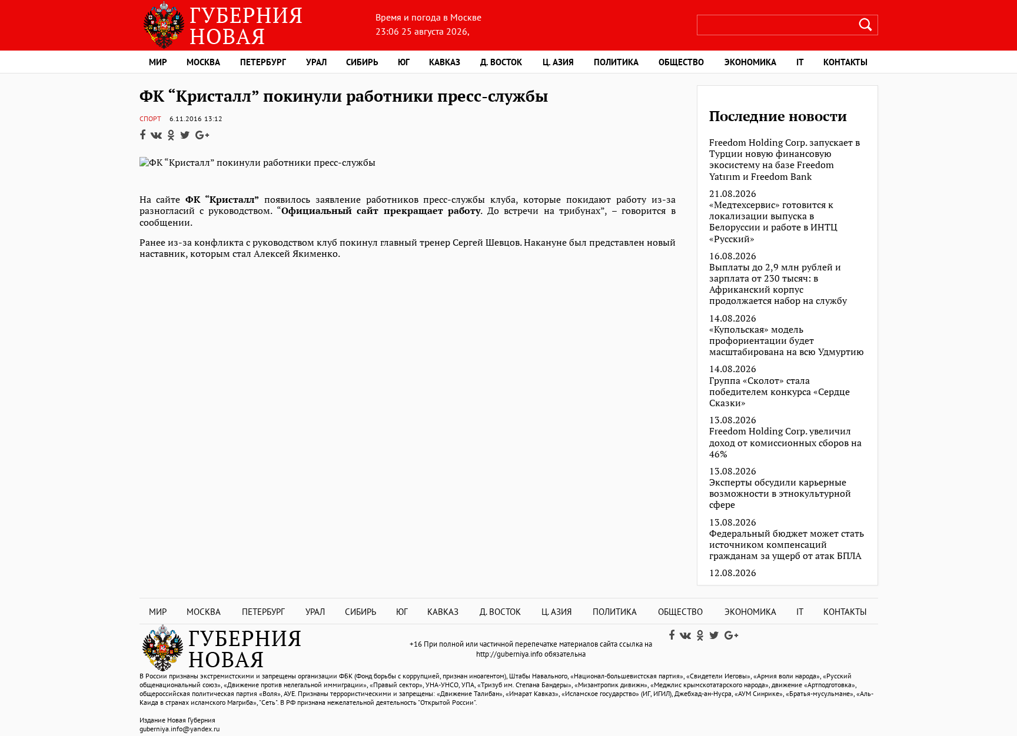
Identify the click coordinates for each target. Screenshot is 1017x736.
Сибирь (362, 62)
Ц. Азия (558, 62)
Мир (158, 62)
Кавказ (444, 62)
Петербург (263, 62)
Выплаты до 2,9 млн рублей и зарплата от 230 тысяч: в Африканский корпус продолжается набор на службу (778, 284)
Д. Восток (501, 62)
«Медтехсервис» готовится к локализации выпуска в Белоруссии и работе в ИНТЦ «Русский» (773, 222)
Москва (203, 62)
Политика (616, 62)
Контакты (845, 62)
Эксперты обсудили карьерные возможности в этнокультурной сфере (780, 494)
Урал (316, 62)
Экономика (750, 62)
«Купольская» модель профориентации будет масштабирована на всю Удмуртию (786, 341)
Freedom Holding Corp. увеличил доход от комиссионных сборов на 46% (785, 443)
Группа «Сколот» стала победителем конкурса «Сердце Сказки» (779, 392)
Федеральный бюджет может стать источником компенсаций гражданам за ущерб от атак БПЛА (786, 545)
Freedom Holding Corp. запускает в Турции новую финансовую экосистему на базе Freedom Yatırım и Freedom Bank (784, 159)
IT (800, 62)
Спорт (150, 118)
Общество (681, 62)
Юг (404, 62)
